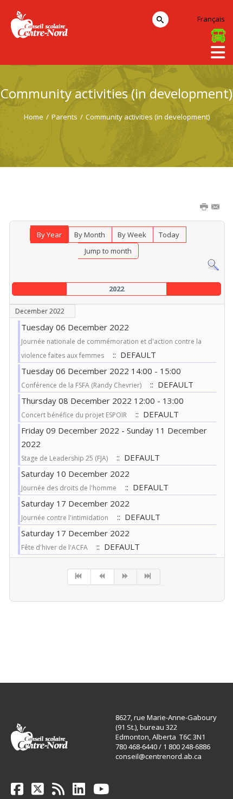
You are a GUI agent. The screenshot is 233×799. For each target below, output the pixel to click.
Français (211, 19)
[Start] (79, 577)
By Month (89, 234)
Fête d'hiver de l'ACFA (54, 547)
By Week (132, 234)
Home (33, 117)
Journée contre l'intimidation (64, 517)
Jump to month (108, 251)
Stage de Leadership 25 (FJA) (64, 458)
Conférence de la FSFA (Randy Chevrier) (81, 385)
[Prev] (102, 577)
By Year (49, 234)
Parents (64, 117)
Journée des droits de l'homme (68, 487)
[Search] (213, 264)
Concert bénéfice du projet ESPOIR (74, 415)
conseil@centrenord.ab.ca (158, 756)
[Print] (205, 207)
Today (169, 234)
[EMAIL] (216, 207)
